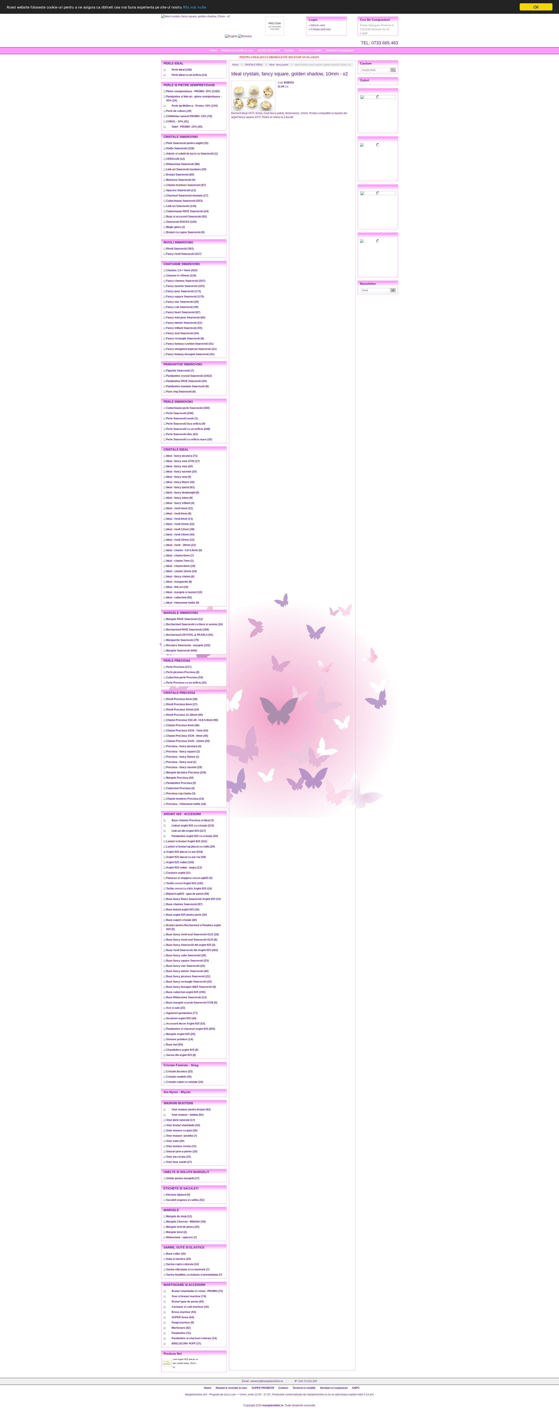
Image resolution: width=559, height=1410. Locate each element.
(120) (195, 105)
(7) (180, 370)
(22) (180, 524)
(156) (180, 862)
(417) (183, 253)
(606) (181, 650)
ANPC (356, 1387)
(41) (177, 121)
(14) (189, 74)
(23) (175, 1007)
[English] (231, 36)
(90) (192, 720)
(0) (185, 232)
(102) (188, 645)
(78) (189, 116)
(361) (180, 248)
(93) (184, 1312)
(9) (185, 423)
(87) (186, 185)
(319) (181, 275)
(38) (180, 529)
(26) (182, 301)
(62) (191, 1109)
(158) (182, 69)
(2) (183, 751)
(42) (181, 1327)
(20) (186, 169)
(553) (184, 200)
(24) (187, 211)
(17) (187, 195)
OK (536, 7)
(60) (180, 174)
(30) (189, 439)
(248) (188, 429)
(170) (185, 296)
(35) (179, 1076)
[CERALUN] (378, 145)
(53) (187, 960)
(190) (185, 992)
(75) (197, 1291)
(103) (185, 286)
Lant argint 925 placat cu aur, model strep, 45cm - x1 (185, 1363)
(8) (185, 338)
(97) (184, 904)
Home (213, 50)
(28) (181, 699)
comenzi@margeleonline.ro (266, 1381)
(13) (181, 190)
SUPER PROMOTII (268, 50)
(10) (184, 592)
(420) (181, 270)
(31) (181, 1333)
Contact (289, 50)
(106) (187, 629)
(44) (180, 534)
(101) (186, 841)
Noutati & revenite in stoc (237, 50)
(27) (181, 704)
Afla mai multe (194, 7)
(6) (181, 391)
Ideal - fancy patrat (278, 64)
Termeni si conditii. (310, 50)
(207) (185, 280)
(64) (183, 1317)
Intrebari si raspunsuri (340, 50)
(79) (182, 640)
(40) (184, 714)
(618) (184, 851)
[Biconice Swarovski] (378, 241)
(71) (182, 455)
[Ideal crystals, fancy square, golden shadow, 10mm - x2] (195, 16)
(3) (180, 793)
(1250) (193, 91)
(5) (181, 783)
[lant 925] (378, 193)
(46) (182, 725)
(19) (178, 111)
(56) (187, 893)
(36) (186, 1221)
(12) (175, 158)
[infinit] (378, 97)
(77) (182, 1013)
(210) (193, 825)
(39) (182, 307)
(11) (178, 872)
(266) (179, 413)
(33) (193, 899)
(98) (183, 164)
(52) (185, 1200)
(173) (183, 291)
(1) (192, 153)
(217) (179, 667)
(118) (180, 148)
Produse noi (173, 1353)
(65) (174, 1044)
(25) (186, 682)
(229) (186, 772)
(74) (189, 1296)
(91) (189, 634)
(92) (186, 216)
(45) (187, 126)
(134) (181, 206)
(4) (180, 179)
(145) (184, 883)
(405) (190, 1028)
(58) (186, 857)
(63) (182, 434)
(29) (188, 741)
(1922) (189, 375)
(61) (180, 487)
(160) (188, 408)
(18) (186, 804)
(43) (187, 730)
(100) (181, 221)
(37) (186, 1343)
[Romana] (245, 36)
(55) (184, 328)
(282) (192, 950)
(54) (182, 333)
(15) (187, 143)
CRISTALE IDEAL (254, 64)
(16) (180, 482)
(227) (189, 830)
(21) (184, 322)
